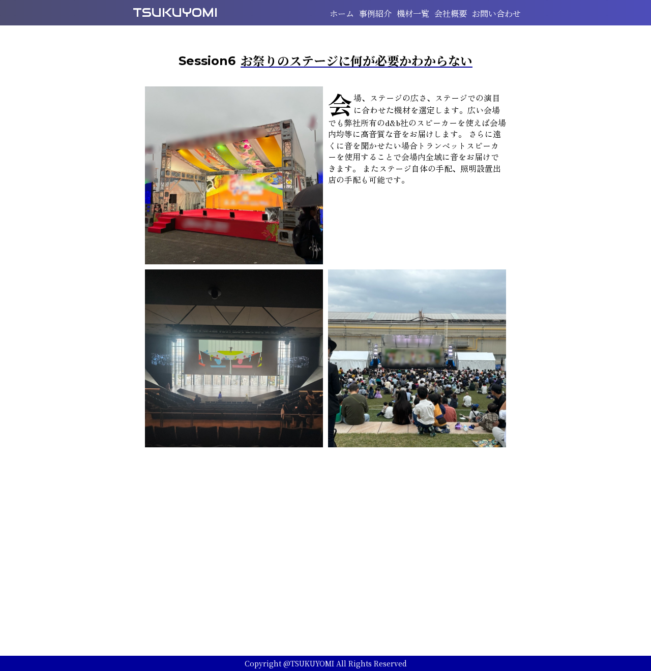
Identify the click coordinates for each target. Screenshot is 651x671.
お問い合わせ (496, 13)
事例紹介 (375, 13)
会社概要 (450, 13)
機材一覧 (413, 13)
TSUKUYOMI (175, 12)
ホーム (342, 13)
